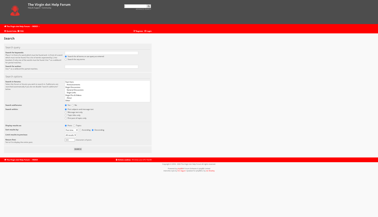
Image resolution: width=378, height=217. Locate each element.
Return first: (10, 139)
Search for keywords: (14, 52)
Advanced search (143, 9)
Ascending (86, 130)
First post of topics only (76, 118)
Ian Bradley (210, 171)
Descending (99, 130)
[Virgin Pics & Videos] (107, 95)
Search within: (11, 109)
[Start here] (107, 82)
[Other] (107, 100)
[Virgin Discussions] (107, 87)
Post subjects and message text (80, 109)
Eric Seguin (181, 171)
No (75, 105)
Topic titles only (73, 115)
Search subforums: (13, 105)
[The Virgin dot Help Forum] (16, 12)
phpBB (180, 168)
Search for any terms (76, 59)
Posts (69, 125)
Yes (69, 105)
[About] (107, 98)
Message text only (75, 112)
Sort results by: (12, 129)
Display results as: (13, 125)
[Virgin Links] (107, 92)
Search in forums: (13, 81)
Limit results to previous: (16, 134)
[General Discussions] (107, 90)
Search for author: (13, 66)
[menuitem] (20, 31)
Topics (78, 125)
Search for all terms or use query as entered (85, 56)
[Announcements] (107, 84)
